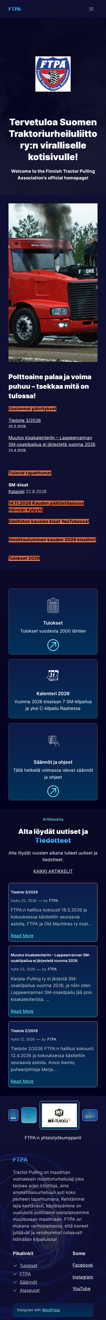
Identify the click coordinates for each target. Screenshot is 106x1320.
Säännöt (28, 1282)
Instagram (83, 1277)
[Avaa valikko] (91, 9)
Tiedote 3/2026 (24, 420)
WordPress (51, 1310)
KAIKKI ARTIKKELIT (53, 871)
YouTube (82, 1288)
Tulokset (28, 1265)
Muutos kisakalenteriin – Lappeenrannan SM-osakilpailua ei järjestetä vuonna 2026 (51, 958)
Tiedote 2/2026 (24, 1030)
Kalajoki (16, 491)
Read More (22, 935)
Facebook (83, 1265)
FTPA (14, 9)
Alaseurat (30, 1290)
